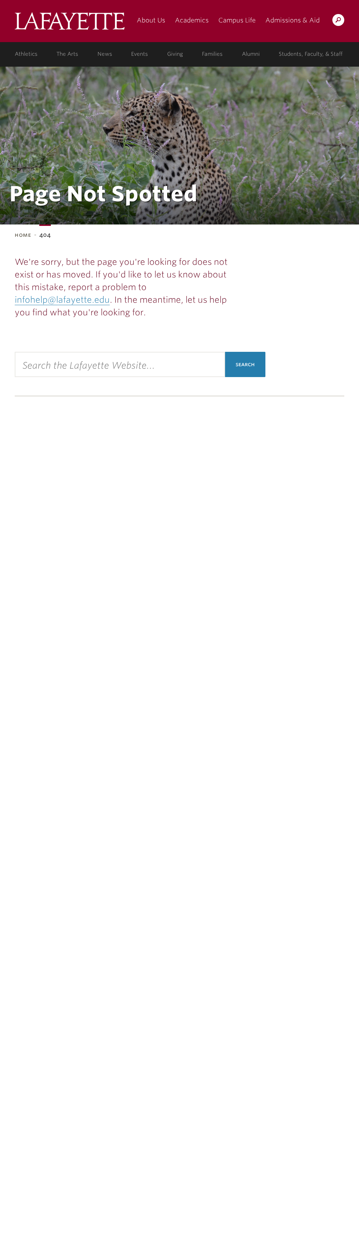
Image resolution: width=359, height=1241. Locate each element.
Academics (192, 20)
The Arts (67, 54)
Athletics (26, 54)
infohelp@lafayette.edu (62, 300)
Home (23, 235)
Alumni (251, 54)
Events (139, 54)
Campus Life (237, 20)
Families (212, 54)
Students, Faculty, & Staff (311, 54)
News (104, 54)
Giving (175, 54)
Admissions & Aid (292, 20)
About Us (151, 20)
